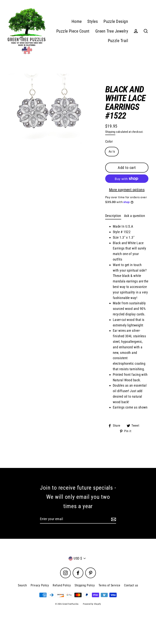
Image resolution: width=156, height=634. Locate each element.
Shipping (110, 132)
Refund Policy (62, 585)
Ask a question (134, 216)
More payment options (127, 189)
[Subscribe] (113, 519)
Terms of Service (109, 585)
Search (22, 585)
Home (77, 21)
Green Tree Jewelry (111, 31)
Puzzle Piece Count (73, 31)
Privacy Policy (40, 585)
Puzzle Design (115, 21)
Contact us (131, 585)
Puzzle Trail (118, 40)
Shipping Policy (85, 585)
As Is (112, 151)
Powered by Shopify (92, 604)
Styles (92, 21)
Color (109, 141)
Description (113, 216)
